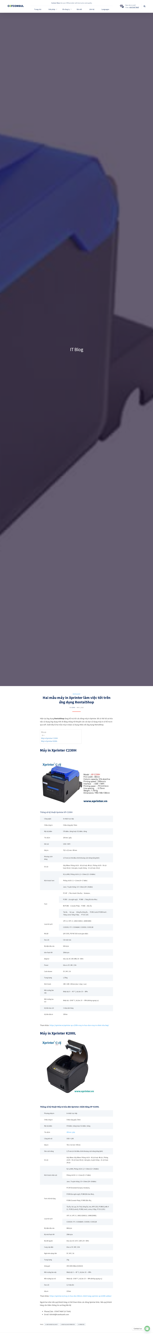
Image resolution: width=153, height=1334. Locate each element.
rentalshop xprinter (68, 1324)
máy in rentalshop (52, 1324)
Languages (105, 9)
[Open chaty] (147, 1328)
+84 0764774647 (134, 7)
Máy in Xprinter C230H (49, 738)
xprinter (81, 1324)
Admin (73, 707)
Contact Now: (55, 3)
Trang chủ (37, 9)
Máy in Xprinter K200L (49, 741)
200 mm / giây (71, 1132)
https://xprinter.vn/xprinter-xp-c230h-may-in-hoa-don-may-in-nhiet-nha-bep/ (79, 1025)
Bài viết (79, 9)
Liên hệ (91, 9)
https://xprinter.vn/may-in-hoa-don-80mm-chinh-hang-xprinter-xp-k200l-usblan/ (80, 1296)
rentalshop (76, 694)
